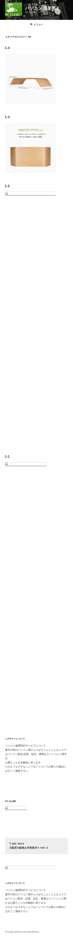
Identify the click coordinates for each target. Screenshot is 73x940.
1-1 (7, 456)
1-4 (7, 48)
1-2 (7, 186)
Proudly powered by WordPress (22, 931)
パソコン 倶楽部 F (42, 8)
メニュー (38, 24)
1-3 (7, 117)
